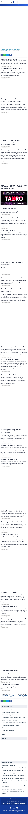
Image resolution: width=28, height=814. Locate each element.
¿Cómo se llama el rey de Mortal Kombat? (11, 789)
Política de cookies (7, 803)
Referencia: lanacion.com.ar (6, 66)
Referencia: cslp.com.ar (5, 627)
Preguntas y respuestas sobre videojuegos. (10, 49)
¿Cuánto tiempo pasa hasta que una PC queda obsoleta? (12, 792)
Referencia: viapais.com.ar (5, 372)
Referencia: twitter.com (5, 532)
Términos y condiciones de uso (14, 801)
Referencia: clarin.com (5, 112)
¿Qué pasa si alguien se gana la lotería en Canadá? (13, 767)
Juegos (14, 5)
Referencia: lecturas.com (5, 604)
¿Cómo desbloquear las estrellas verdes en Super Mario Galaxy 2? (13, 785)
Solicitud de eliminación (6, 64)
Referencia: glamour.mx (5, 519)
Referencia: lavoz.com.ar (5, 286)
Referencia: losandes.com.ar (6, 457)
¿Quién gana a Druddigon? (7, 730)
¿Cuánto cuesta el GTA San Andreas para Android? (7, 696)
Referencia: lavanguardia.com (6, 386)
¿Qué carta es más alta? (7, 728)
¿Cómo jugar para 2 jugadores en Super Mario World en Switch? (14, 781)
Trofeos (25, 5)
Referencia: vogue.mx (5, 691)
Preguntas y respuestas (19, 803)
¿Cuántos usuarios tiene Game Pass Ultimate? (12, 775)
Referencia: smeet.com (5, 240)
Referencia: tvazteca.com (5, 215)
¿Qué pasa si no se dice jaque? (9, 773)
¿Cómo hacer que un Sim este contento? (11, 725)
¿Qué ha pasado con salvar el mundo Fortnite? (12, 778)
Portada (3, 5)
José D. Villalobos (5, 50)
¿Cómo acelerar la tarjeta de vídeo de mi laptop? (13, 717)
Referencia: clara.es (4, 228)
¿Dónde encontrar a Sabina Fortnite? (10, 712)
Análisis (19, 5)
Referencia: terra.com (5, 163)
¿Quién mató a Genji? (6, 709)
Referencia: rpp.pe (4, 78)
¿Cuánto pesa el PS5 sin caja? (8, 765)
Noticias (8, 5)
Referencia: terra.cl (4, 147)
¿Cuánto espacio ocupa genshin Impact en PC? (12, 770)
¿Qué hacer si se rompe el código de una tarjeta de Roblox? (14, 733)
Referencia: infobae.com (5, 616)
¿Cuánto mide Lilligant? (7, 715)
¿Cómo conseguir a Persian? (22, 696)
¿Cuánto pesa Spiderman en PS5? (9, 720)
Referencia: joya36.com (5, 303)
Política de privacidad (14, 798)
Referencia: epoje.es (4, 275)
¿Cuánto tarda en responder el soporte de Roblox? (13, 722)
